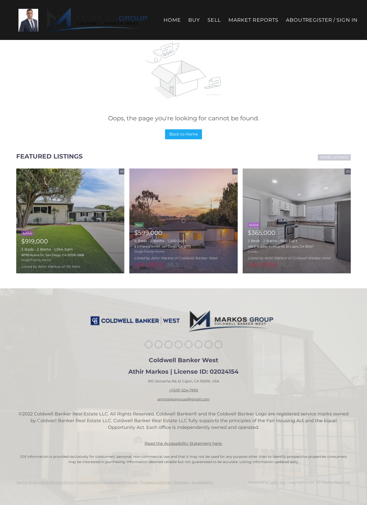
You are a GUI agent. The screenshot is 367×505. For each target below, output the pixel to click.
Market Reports (253, 20)
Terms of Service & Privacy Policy (45, 482)
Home (172, 20)
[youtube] (208, 344)
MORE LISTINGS (334, 157)
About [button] (296, 20)
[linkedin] (158, 344)
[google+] (218, 344)
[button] (28, 20)
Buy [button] (194, 20)
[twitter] (168, 344)
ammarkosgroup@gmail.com (184, 399)
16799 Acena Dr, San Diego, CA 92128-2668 (52, 255)
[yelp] (188, 344)
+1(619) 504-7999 (183, 390)
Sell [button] (214, 20)
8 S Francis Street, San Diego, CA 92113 (162, 246)
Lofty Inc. (278, 482)
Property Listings (156, 482)
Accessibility (202, 482)
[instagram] (198, 344)
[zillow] (178, 344)
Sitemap (181, 482)
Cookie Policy (89, 482)
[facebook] (148, 344)
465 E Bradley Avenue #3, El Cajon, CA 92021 (280, 246)
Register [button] (318, 20)
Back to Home (183, 134)
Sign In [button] (347, 20)
